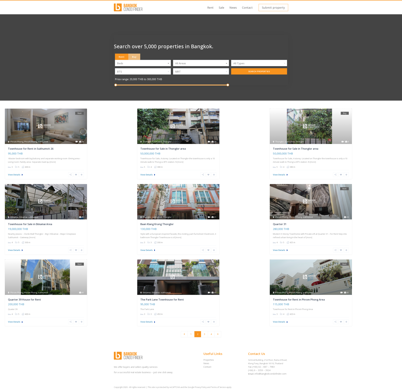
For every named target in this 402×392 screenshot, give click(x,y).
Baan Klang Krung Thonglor (157, 224)
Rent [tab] (122, 56)
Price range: (122, 79)
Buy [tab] (134, 56)
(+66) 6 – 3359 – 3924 (259, 370)
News (233, 7)
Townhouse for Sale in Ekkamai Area (30, 224)
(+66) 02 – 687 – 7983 (263, 366)
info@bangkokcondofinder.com (270, 373)
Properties (208, 359)
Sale (221, 7)
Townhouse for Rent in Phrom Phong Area (299, 299)
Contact (247, 7)
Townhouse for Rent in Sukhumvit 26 (30, 148)
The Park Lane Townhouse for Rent (162, 299)
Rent (210, 7)
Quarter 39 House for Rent (24, 299)
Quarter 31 (279, 224)
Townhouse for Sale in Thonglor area (163, 148)
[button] (273, 7)
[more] (53, 162)
